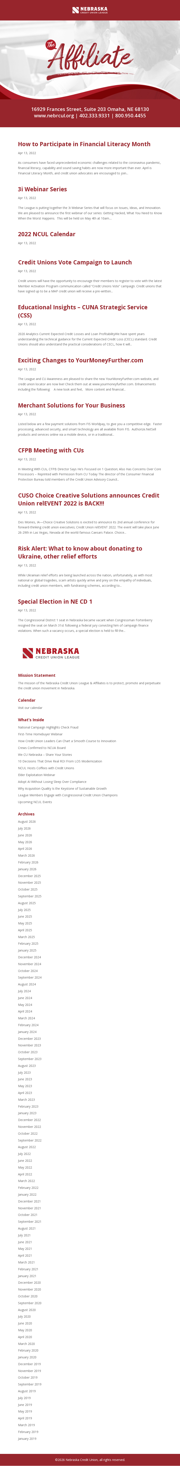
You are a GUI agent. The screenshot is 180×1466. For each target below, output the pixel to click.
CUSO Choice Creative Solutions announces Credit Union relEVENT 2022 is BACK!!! (88, 499)
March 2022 (26, 1181)
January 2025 (27, 950)
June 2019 (25, 1405)
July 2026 (24, 828)
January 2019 (27, 1438)
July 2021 (24, 1235)
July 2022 (24, 1154)
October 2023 (28, 1052)
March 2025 (26, 937)
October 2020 (28, 1296)
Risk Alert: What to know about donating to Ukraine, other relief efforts (80, 552)
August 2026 (27, 821)
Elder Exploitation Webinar (36, 775)
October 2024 (28, 971)
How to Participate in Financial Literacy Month (84, 144)
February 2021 (28, 1269)
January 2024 (27, 1032)
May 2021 (25, 1249)
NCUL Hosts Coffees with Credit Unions (46, 768)
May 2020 (25, 1330)
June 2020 (25, 1323)
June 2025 (25, 916)
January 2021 (27, 1276)
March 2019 (26, 1425)
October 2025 (28, 889)
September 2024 (29, 977)
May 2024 (25, 1005)
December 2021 (29, 1201)
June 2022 (25, 1160)
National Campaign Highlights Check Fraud (48, 727)
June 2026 (25, 835)
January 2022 (27, 1194)
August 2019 (27, 1391)
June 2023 (25, 1079)
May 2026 (25, 842)
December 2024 (29, 957)
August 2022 (27, 1147)
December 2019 (29, 1364)
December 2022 (29, 1120)
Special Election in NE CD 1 (55, 601)
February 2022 (28, 1188)
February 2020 (28, 1350)
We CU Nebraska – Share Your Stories (45, 754)
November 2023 (29, 1045)
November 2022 (29, 1127)
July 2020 (24, 1316)
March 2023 (26, 1099)
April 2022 (25, 1174)
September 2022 (29, 1140)
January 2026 (27, 869)
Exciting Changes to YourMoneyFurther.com (80, 360)
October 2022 (28, 1133)
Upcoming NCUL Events (35, 802)
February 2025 (28, 943)
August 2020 (27, 1310)
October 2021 (28, 1215)
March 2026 (26, 855)
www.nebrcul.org (54, 115)
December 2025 (29, 876)
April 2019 (25, 1418)
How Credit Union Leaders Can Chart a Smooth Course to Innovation (67, 741)
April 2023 (25, 1093)
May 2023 (25, 1086)
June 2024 (25, 998)
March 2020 (26, 1344)
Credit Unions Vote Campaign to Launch (75, 262)
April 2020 (25, 1337)
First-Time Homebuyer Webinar (40, 734)
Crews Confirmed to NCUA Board (42, 748)
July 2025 (24, 910)
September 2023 (29, 1059)
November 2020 (29, 1289)
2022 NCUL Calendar (47, 234)
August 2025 (27, 903)
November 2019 (29, 1371)
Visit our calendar (30, 708)
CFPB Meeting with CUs (51, 450)
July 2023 (24, 1072)
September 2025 (29, 896)
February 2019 (28, 1432)
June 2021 (25, 1242)
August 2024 (27, 984)
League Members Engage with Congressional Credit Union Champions (68, 795)
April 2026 (25, 848)
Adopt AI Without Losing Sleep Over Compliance (52, 782)
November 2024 (29, 964)
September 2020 (29, 1303)
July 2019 (24, 1398)
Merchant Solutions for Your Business (71, 405)
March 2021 (26, 1262)
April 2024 (25, 1011)
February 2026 (28, 862)
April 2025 (25, 930)
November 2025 (29, 882)
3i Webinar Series (42, 189)
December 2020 (29, 1282)
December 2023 (29, 1038)
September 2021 (29, 1221)
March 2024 (26, 1018)
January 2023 (27, 1113)
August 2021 (27, 1228)
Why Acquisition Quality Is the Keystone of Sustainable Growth (62, 788)
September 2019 (29, 1384)
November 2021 (29, 1208)
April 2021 (25, 1255)
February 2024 (28, 1025)
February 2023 (28, 1106)
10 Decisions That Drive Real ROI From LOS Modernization (60, 761)
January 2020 (27, 1357)
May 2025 (25, 923)
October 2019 (28, 1377)
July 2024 (24, 991)
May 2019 (25, 1411)
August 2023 (27, 1066)
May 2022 (25, 1167)
